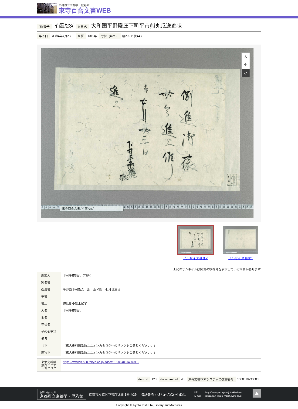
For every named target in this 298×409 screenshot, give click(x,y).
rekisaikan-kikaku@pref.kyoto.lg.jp (223, 396)
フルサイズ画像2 (195, 258)
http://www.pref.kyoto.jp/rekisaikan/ (223, 392)
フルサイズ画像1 (240, 258)
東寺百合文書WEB (85, 8)
